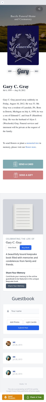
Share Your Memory (16, 286)
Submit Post (23, 328)
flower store (31, 146)
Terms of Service (29, 391)
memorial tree (32, 142)
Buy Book (25, 247)
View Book (12, 247)
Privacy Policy (16, 391)
